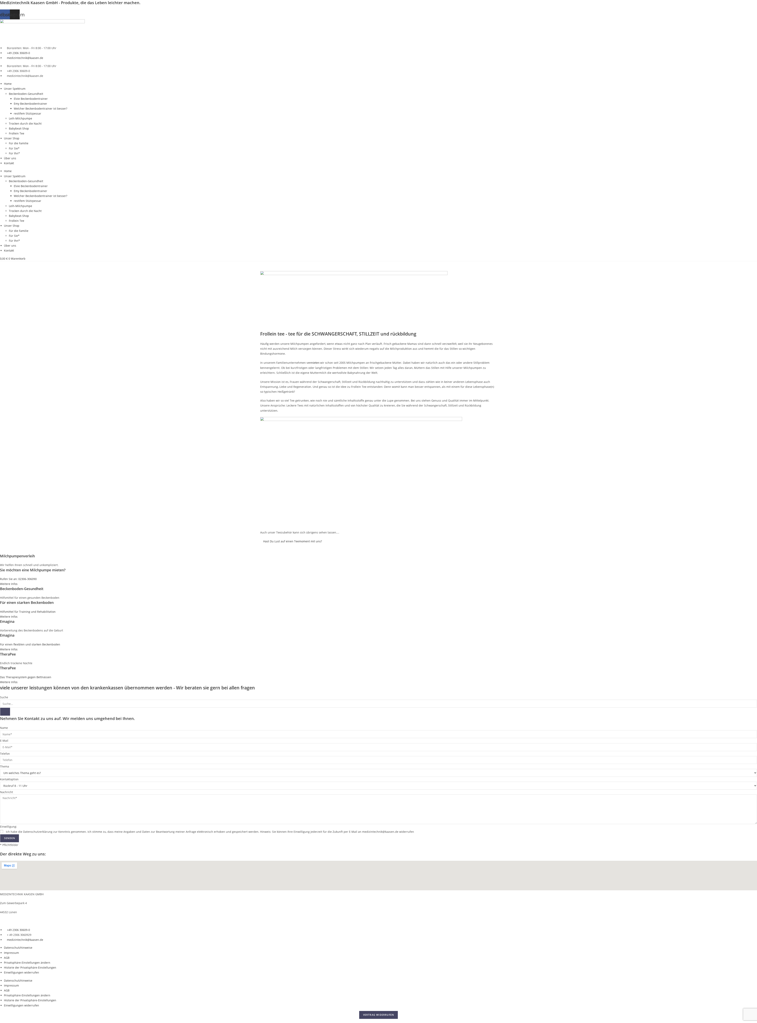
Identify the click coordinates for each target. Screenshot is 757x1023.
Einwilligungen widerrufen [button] (21, 972)
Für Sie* (14, 148)
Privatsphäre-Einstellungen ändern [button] (27, 962)
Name (4, 728)
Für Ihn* (14, 153)
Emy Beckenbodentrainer (30, 103)
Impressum (11, 953)
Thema (4, 766)
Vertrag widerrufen (378, 1014)
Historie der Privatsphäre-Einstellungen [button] (30, 967)
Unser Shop (11, 138)
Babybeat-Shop (19, 128)
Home (8, 84)
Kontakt (9, 163)
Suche (4, 697)
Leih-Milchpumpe (20, 118)
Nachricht (6, 792)
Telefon (5, 753)
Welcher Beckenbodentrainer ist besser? (40, 108)
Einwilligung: (8, 826)
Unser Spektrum (14, 88)
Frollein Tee (16, 133)
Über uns (10, 158)
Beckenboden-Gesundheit (26, 94)
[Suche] (5, 712)
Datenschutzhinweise (18, 947)
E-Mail (4, 740)
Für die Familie (18, 143)
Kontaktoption (9, 779)
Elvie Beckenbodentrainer (31, 99)
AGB (6, 958)
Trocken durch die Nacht (25, 123)
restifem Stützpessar (27, 113)
